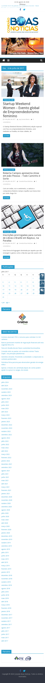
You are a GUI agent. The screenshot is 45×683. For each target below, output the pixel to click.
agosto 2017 (5, 628)
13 (21, 286)
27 (21, 293)
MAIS (13, 232)
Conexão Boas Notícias (26, 181)
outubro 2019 (6, 543)
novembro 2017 (6, 618)
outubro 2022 (6, 431)
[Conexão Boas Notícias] (3, 60)
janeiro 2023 (5, 422)
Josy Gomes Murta (24, 119)
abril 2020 (4, 523)
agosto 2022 (5, 438)
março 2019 (5, 566)
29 (33, 293)
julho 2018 (4, 592)
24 (3, 293)
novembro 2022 (6, 428)
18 (9, 290)
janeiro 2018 (5, 611)
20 (21, 290)
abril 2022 (4, 451)
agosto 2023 (5, 399)
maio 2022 (5, 448)
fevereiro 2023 (6, 418)
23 (39, 290)
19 (15, 290)
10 (3, 286)
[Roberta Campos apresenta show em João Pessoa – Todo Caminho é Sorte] (22, 144)
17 (3, 290)
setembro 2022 (6, 435)
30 (39, 293)
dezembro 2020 (6, 497)
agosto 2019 (5, 549)
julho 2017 (4, 631)
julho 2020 (4, 513)
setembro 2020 (6, 507)
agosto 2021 (5, 471)
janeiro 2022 (5, 461)
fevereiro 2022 (6, 458)
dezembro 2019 (6, 536)
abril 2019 (4, 562)
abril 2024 (4, 386)
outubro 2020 (6, 503)
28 (27, 293)
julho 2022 (4, 441)
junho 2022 (5, 444)
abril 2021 (4, 484)
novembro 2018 (6, 579)
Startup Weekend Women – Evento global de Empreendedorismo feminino (21, 109)
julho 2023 (4, 402)
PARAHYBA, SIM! (8, 100)
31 (3, 297)
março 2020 (5, 526)
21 (27, 290)
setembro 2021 (6, 467)
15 (33, 286)
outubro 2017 (6, 621)
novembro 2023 (6, 389)
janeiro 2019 (5, 572)
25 (9, 293)
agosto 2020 (5, 510)
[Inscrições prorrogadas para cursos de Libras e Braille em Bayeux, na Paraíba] (22, 206)
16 (39, 286)
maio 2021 (5, 480)
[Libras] (42, 276)
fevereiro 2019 (6, 569)
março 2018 (5, 605)
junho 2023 (5, 405)
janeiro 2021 (5, 494)
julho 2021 (4, 474)
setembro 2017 (6, 624)
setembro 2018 (6, 585)
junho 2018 (5, 595)
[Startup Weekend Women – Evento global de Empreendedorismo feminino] (22, 74)
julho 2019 (4, 552)
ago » (8, 302)
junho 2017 (5, 634)
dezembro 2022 (6, 425)
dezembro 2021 (6, 464)
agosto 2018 (5, 588)
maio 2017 (5, 638)
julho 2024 (4, 382)
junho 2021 (5, 477)
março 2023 (5, 415)
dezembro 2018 (6, 575)
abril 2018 (4, 602)
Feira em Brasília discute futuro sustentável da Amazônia (20, 348)
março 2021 (5, 487)
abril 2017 (4, 641)
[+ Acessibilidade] (42, 291)
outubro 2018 (6, 582)
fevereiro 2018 (6, 608)
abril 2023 (4, 412)
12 (15, 286)
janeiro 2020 (5, 533)
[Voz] (42, 283)
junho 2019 (5, 556)
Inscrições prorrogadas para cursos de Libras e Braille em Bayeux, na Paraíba (22, 237)
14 (27, 286)
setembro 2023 (6, 395)
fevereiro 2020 (6, 530)
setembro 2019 (6, 546)
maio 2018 (5, 598)
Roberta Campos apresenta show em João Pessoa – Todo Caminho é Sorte (21, 175)
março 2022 (5, 454)
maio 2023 (5, 408)
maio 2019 (5, 559)
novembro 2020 (6, 500)
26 (15, 293)
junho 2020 (5, 516)
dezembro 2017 (6, 615)
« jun (3, 302)
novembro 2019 (6, 539)
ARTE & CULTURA (9, 170)
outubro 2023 (6, 392)
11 (9, 286)
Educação (7, 232)
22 (33, 290)
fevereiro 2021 (6, 490)
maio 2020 (5, 520)
